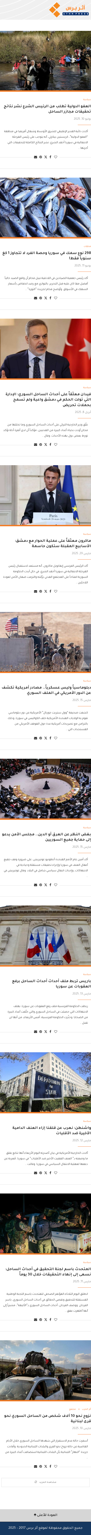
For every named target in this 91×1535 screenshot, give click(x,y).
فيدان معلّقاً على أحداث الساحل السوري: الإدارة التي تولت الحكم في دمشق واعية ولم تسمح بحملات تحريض (48, 400)
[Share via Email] (35, 157)
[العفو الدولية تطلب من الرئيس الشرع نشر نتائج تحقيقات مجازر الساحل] (45, 61)
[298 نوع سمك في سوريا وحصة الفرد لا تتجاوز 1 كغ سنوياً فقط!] (45, 208)
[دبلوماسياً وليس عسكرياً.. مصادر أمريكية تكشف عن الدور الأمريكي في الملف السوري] (45, 642)
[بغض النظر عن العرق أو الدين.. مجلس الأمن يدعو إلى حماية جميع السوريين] (45, 789)
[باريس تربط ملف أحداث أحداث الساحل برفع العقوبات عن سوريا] (45, 936)
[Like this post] (55, 157)
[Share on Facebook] (50, 157)
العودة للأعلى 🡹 (45, 1515)
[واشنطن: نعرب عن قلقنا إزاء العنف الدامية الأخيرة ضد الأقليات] (45, 1082)
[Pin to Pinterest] (40, 157)
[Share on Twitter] (45, 157)
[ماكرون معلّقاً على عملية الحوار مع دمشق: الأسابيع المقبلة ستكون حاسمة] (45, 495)
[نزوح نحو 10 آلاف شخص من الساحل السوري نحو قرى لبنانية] (45, 1370)
